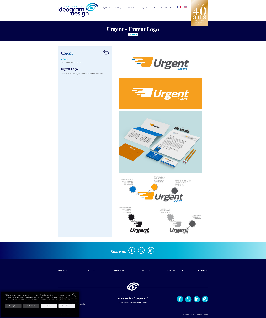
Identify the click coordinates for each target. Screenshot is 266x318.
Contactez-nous (133, 303)
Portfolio (169, 7)
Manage (49, 306)
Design (118, 7)
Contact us (156, 7)
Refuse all (31, 306)
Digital (144, 7)
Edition (131, 7)
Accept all (13, 306)
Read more (67, 306)
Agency (106, 7)
